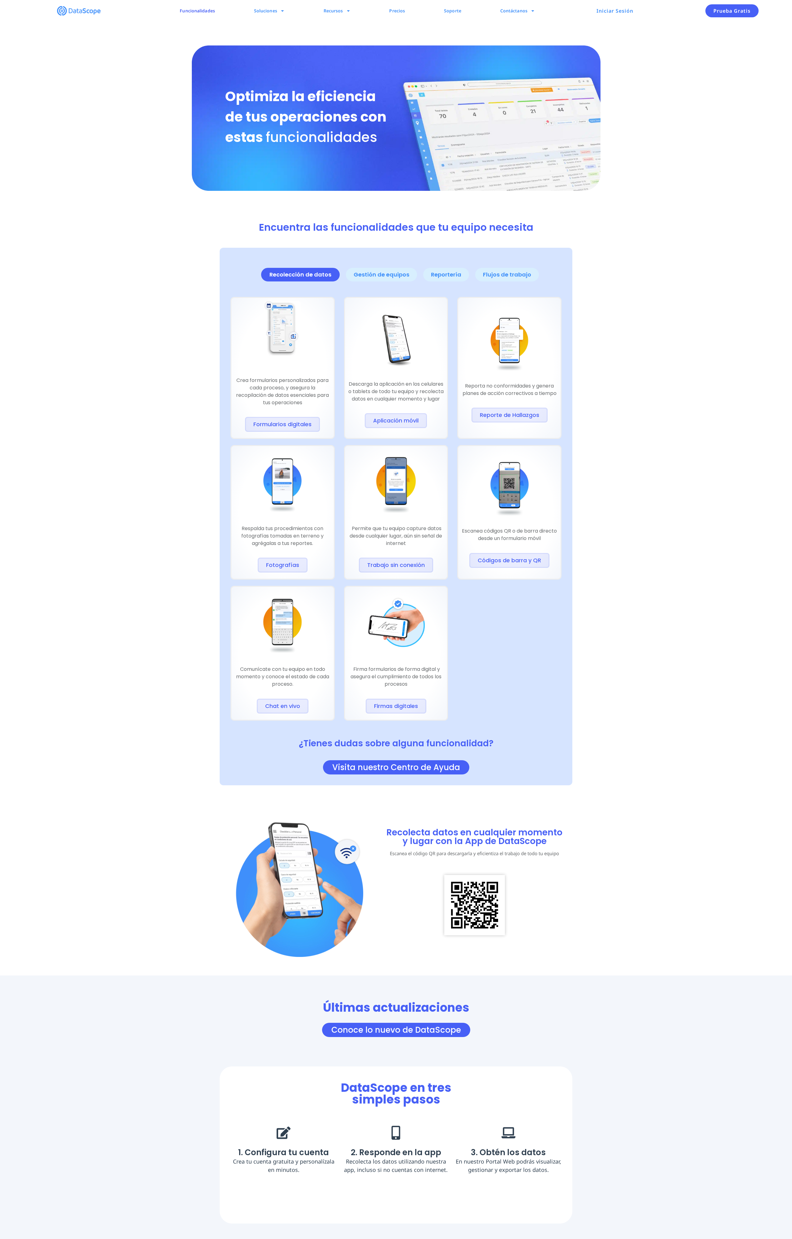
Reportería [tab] (446, 274)
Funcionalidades (197, 11)
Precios (397, 11)
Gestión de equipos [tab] (381, 274)
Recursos (333, 11)
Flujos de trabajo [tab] (507, 274)
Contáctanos (513, 11)
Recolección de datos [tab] (300, 274)
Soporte (452, 11)
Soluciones (265, 11)
